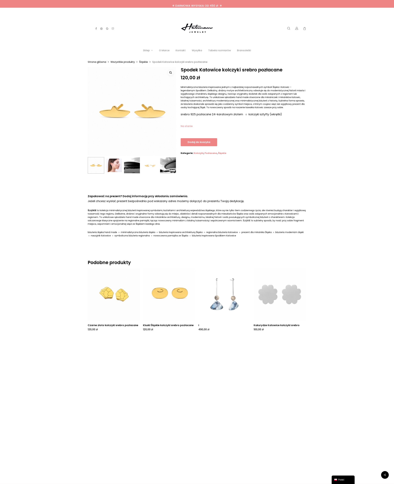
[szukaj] (289, 28)
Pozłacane (211, 153)
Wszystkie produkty (123, 62)
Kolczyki (198, 153)
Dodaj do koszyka (199, 142)
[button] (170, 72)
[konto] (297, 28)
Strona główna (97, 62)
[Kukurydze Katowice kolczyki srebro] (280, 294)
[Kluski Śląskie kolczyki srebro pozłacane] (169, 294)
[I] (224, 294)
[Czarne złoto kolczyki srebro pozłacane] (114, 294)
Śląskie (143, 62)
